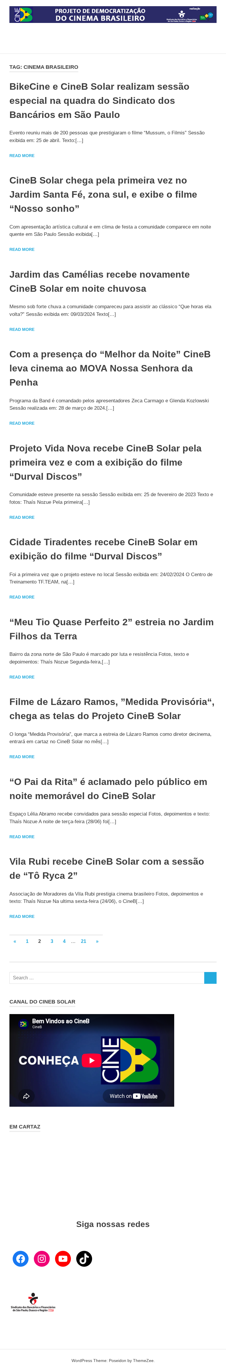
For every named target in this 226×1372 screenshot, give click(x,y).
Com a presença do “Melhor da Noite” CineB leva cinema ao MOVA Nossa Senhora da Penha (110, 368)
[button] (13, 1168)
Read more (21, 155)
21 (83, 941)
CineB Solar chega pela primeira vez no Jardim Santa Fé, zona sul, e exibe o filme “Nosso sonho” (103, 194)
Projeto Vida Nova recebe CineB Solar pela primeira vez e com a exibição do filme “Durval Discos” (105, 462)
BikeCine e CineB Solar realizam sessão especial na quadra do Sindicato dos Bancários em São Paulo (99, 100)
